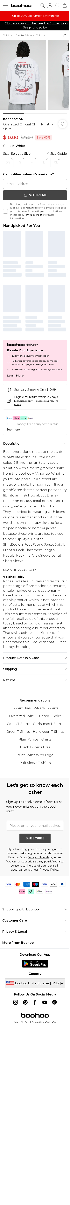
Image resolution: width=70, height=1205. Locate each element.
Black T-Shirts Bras (35, 747)
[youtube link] (44, 1002)
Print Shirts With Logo (35, 755)
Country (35, 974)
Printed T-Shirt (49, 716)
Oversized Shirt (21, 716)
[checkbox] (5, 211)
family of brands (38, 857)
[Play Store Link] (35, 964)
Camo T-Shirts (18, 724)
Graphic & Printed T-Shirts (30, 35)
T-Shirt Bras (21, 708)
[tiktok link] (54, 1002)
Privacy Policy (35, 214)
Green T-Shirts (18, 731)
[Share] (64, 35)
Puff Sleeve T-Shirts (35, 763)
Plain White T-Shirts (35, 739)
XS (8, 162)
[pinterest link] (25, 1002)
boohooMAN (13, 119)
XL (56, 162)
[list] (35, 16)
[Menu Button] (5, 5)
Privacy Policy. (49, 869)
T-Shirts (7, 35)
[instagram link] (15, 1002)
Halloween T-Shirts (48, 731)
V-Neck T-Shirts (46, 708)
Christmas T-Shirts (48, 724)
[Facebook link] (35, 1002)
